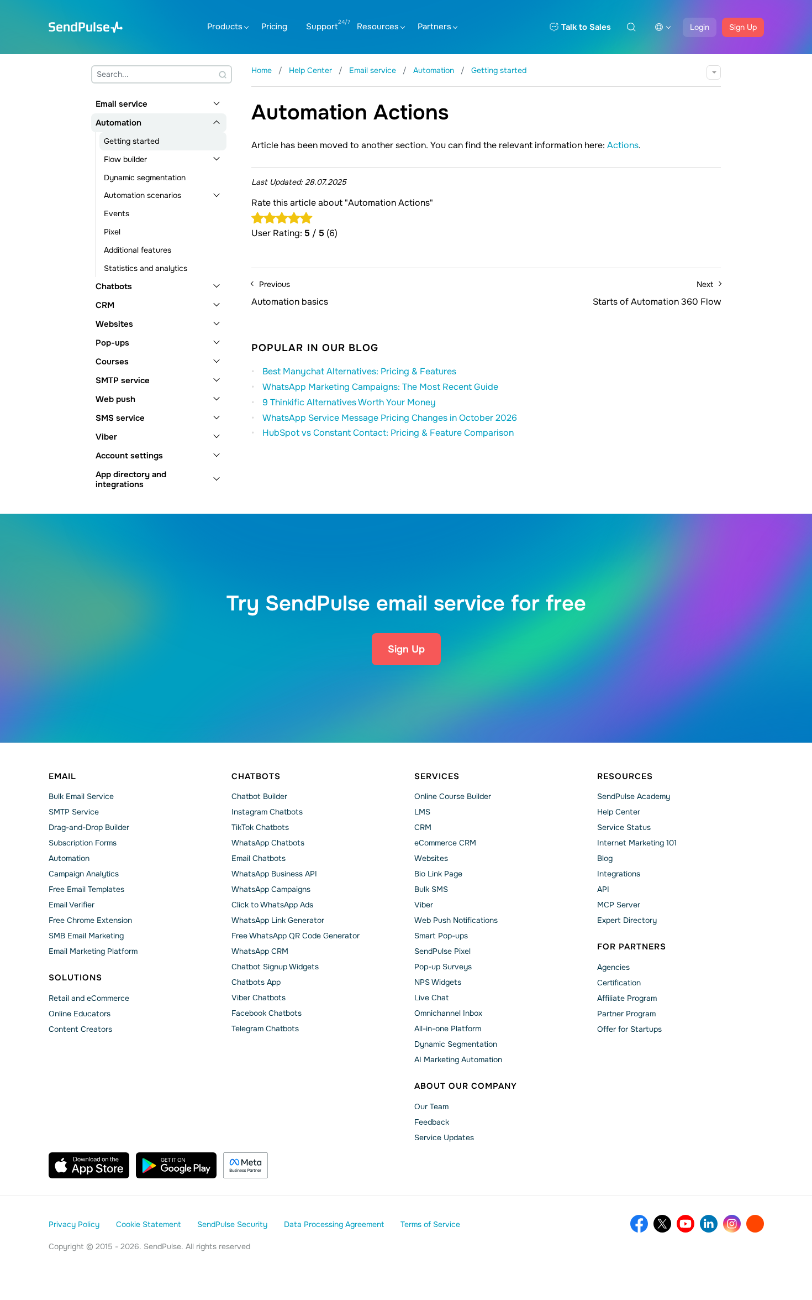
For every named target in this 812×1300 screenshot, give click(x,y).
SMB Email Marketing (86, 936)
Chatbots (114, 286)
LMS (422, 812)
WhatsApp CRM (259, 951)
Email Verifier (71, 905)
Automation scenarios (142, 195)
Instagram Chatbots (267, 812)
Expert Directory (627, 920)
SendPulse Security (232, 1224)
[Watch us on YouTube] (685, 1224)
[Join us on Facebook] (639, 1224)
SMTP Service (74, 812)
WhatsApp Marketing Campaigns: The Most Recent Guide (380, 387)
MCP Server (618, 905)
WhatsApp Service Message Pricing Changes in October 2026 (389, 418)
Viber (106, 436)
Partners (434, 26)
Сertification (619, 983)
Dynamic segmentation (145, 177)
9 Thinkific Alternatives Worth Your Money (349, 402)
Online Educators (79, 1014)
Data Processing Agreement (334, 1224)
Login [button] (699, 27)
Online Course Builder (452, 796)
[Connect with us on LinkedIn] (709, 1224)
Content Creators (80, 1029)
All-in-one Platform (447, 1028)
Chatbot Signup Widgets (275, 967)
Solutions (75, 977)
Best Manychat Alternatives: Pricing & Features (359, 371)
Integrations (618, 874)
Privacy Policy (74, 1224)
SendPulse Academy (633, 796)
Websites (114, 324)
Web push (115, 399)
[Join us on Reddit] (755, 1224)
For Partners (631, 946)
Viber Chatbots (258, 998)
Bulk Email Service (81, 796)
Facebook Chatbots (266, 1013)
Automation (118, 122)
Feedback (431, 1122)
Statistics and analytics (145, 268)
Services (437, 776)
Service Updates (444, 1137)
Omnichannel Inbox (448, 1013)
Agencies (613, 967)
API (603, 889)
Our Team (431, 1106)
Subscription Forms (83, 843)
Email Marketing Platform (93, 951)
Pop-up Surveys (443, 967)
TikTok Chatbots (260, 827)
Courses (112, 361)
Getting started (131, 141)
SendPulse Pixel (442, 951)
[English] (663, 27)
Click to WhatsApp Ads (272, 905)
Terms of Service (430, 1224)
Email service (121, 103)
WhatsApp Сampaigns (270, 889)
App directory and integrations (131, 479)
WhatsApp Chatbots (267, 843)
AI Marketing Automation (458, 1059)
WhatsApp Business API (274, 874)
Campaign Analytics (84, 874)
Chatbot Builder (259, 796)
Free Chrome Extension (90, 920)
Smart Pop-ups (441, 936)
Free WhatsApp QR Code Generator (295, 936)
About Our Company (465, 1086)
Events (116, 213)
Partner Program (626, 1014)
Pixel (112, 232)
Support (322, 26)
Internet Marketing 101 (637, 843)
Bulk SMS (431, 889)
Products (224, 26)
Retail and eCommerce (89, 998)
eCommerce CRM (445, 843)
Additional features (137, 250)
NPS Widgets (437, 982)
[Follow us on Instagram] (732, 1224)
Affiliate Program (627, 998)
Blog (605, 858)
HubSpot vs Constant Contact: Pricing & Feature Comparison (388, 432)
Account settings (129, 455)
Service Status (624, 827)
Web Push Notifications (456, 920)
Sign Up (743, 27)
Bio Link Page (438, 874)
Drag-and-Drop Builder (89, 827)
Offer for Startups (629, 1029)
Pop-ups (112, 342)
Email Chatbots (258, 858)
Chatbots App (256, 982)
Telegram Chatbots (265, 1028)
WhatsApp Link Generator (277, 920)
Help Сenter (618, 812)
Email (62, 776)
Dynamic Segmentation (455, 1044)
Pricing (274, 26)
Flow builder (125, 159)
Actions (623, 145)
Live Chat (431, 998)
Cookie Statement (148, 1224)
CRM (105, 305)
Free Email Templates (86, 889)
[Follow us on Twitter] (662, 1224)
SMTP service (123, 380)
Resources (378, 26)
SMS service (120, 418)
